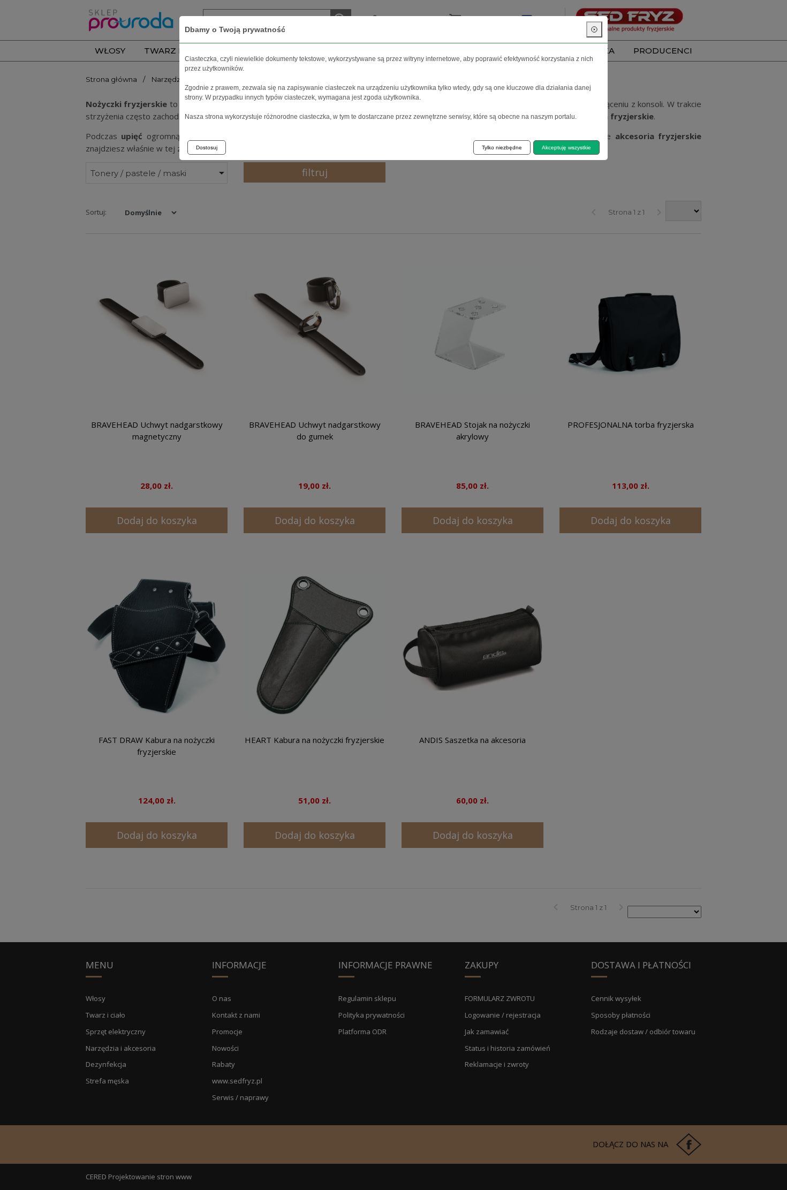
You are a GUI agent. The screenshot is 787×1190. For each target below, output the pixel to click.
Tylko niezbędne (502, 147)
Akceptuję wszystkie (566, 147)
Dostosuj (206, 147)
